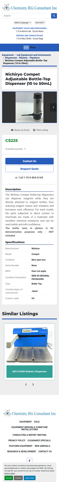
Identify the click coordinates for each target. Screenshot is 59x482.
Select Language (21, 22)
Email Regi (38, 38)
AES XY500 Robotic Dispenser (29, 371)
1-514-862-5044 (23, 38)
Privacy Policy (16, 440)
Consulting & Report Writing (29, 435)
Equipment (25, 421)
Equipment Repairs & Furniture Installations (30, 428)
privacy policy (10, 473)
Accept (9, 478)
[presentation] (26, 384)
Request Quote (29, 168)
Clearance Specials (39, 440)
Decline (18, 478)
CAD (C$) (39, 22)
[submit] (54, 15)
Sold (37, 421)
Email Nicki (38, 31)
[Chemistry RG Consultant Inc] (29, 412)
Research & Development (21, 451)
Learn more (29, 478)
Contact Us (29, 161)
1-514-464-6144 (23, 31)
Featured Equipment (21, 446)
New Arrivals (42, 446)
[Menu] (26, 47)
